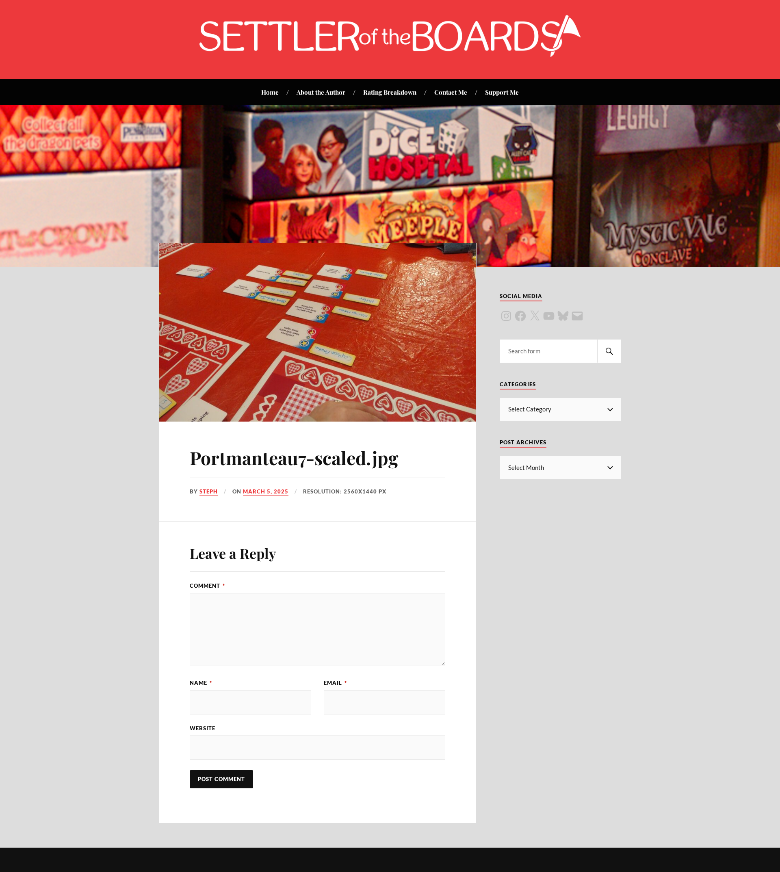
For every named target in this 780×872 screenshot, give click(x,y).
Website (202, 728)
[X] (534, 315)
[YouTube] (548, 315)
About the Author (321, 92)
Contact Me (450, 92)
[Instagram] (506, 315)
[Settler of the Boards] (390, 54)
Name (201, 682)
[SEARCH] (609, 351)
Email (335, 682)
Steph (208, 491)
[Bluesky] (563, 315)
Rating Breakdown (389, 92)
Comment (207, 585)
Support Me (502, 92)
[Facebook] (520, 315)
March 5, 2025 (265, 491)
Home (270, 92)
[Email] (577, 315)
